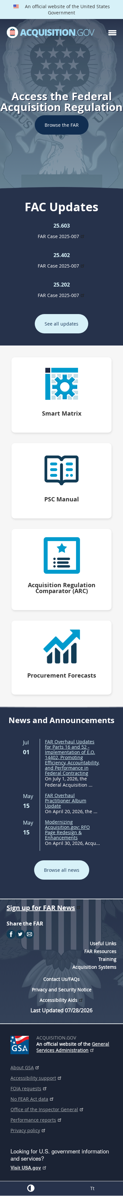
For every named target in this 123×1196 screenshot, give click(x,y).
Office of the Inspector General (44, 1109)
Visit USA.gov (25, 1167)
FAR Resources (100, 951)
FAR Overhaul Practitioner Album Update (65, 800)
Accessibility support (33, 1078)
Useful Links (103, 943)
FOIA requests (25, 1088)
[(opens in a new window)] (20, 1044)
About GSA (22, 1067)
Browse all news (61, 870)
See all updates (61, 324)
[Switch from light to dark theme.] (31, 1188)
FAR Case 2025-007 (58, 236)
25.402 (61, 255)
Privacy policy (25, 1130)
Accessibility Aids (58, 1000)
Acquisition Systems (94, 967)
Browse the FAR (62, 125)
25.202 (61, 284)
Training (107, 959)
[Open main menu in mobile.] (112, 33)
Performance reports (33, 1120)
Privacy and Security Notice (62, 989)
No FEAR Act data (29, 1099)
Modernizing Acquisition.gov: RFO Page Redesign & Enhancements (67, 830)
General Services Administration (72, 1047)
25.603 (61, 225)
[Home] (50, 33)
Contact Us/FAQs (61, 979)
